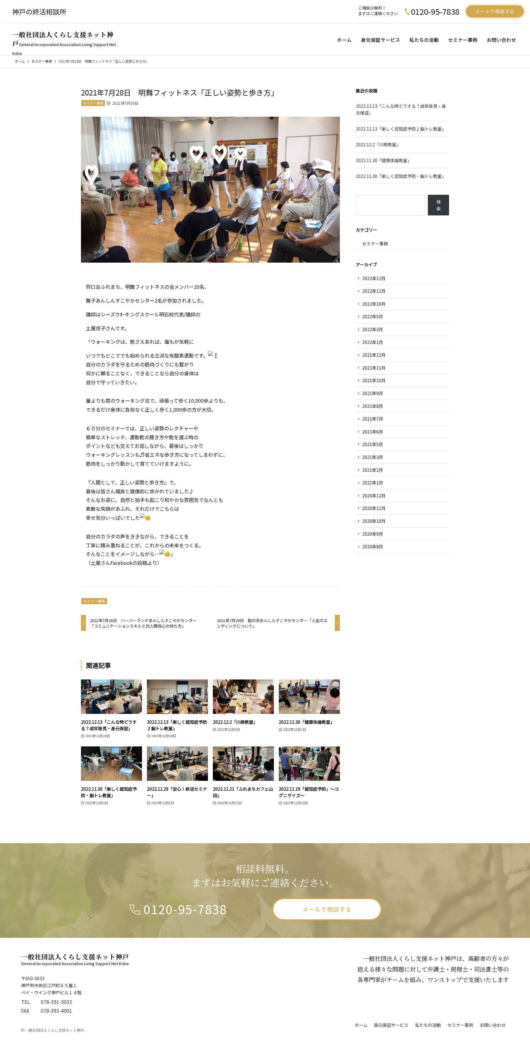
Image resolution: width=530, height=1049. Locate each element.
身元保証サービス (391, 1025)
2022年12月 (374, 278)
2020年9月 (372, 534)
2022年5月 (372, 316)
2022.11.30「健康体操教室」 (384, 160)
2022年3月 (372, 329)
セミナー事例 (93, 102)
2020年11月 (374, 508)
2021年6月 (372, 432)
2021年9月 (372, 393)
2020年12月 (374, 495)
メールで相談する (495, 11)
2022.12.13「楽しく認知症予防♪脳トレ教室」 (401, 129)
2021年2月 (372, 470)
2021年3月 (372, 457)
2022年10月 (374, 304)
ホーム (361, 1025)
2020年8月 (372, 546)
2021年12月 (374, 355)
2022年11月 (374, 291)
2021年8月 (372, 406)
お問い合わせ (492, 1025)
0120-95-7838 (435, 11)
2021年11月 (374, 368)
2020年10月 (374, 521)
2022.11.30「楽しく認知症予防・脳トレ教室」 (401, 176)
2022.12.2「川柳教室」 (378, 144)
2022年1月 (372, 342)
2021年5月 (372, 444)
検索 (438, 205)
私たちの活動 (428, 1025)
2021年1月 (372, 482)
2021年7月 (372, 419)
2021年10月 (374, 380)
